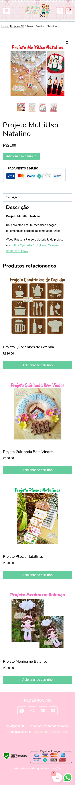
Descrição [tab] (12, 197)
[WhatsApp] (32, 710)
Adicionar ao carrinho (21, 156)
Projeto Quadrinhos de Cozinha (28, 347)
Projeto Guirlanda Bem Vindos (28, 451)
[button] (67, 43)
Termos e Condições (50, 768)
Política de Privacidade (26, 768)
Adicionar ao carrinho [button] (37, 365)
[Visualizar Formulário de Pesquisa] (60, 10)
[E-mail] (43, 710)
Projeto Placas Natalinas (23, 556)
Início (4, 26)
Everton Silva (58, 732)
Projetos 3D (17, 26)
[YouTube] (53, 710)
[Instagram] (21, 710)
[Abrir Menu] (6, 11)
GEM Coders (40, 732)
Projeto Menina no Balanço (25, 661)
